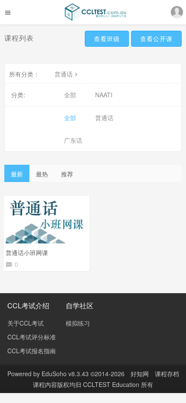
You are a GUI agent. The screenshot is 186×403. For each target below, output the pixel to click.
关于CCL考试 (25, 323)
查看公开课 (156, 38)
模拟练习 (78, 323)
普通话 (64, 74)
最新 (17, 174)
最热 (42, 174)
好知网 (140, 373)
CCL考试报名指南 (31, 350)
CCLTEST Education (112, 384)
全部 (70, 94)
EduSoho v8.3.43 (65, 373)
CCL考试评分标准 (31, 337)
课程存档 (167, 373)
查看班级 (107, 38)
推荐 (67, 174)
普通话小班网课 (27, 252)
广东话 (73, 140)
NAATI (103, 94)
